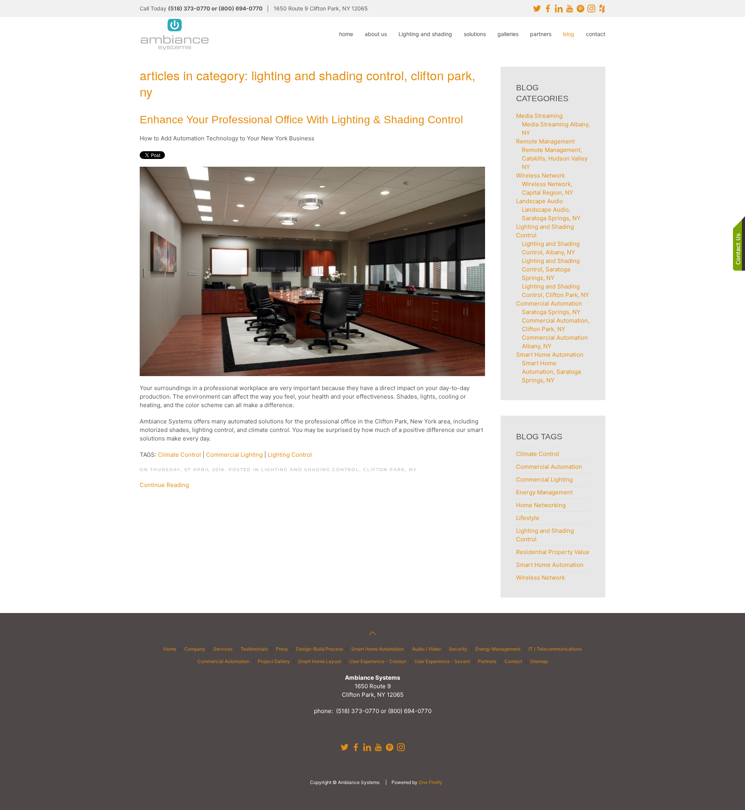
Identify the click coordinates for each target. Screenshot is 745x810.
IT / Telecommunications (555, 649)
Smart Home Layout (319, 661)
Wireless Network (540, 577)
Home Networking (541, 505)
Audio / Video (426, 649)
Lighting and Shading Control (545, 535)
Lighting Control (290, 454)
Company (194, 649)
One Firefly (430, 782)
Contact (513, 661)
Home (169, 649)
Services (222, 649)
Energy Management (544, 492)
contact (595, 34)
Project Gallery (274, 661)
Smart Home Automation (550, 564)
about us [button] (376, 34)
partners (540, 34)
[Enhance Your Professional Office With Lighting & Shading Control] (312, 271)
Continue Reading (164, 485)
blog (568, 34)
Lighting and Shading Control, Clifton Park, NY (339, 469)
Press (282, 649)
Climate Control (179, 454)
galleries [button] (507, 34)
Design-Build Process (319, 649)
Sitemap (539, 661)
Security (458, 649)
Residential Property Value (552, 552)
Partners (487, 661)
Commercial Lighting (234, 454)
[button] (372, 633)
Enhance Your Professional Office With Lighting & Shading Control (301, 120)
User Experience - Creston (377, 661)
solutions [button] (475, 34)
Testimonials (254, 649)
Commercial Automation (549, 466)
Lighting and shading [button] (425, 34)
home (346, 34)
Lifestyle (527, 518)
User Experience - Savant (442, 661)
